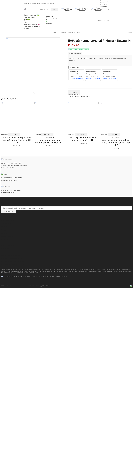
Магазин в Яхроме (69, 10)
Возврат (102, 3)
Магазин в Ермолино (83, 10)
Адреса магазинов (103, 20)
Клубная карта (104, 1)
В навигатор (79, 78)
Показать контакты (8, 193)
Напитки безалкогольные (32, 26)
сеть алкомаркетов (19, 286)
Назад (130, 32)
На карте (72, 78)
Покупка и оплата (51, 18)
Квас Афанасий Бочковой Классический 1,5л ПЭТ (83, 138)
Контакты (49, 23)
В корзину (74, 92)
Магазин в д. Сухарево (100, 10)
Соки (78, 32)
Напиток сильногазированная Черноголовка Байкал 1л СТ (50, 140)
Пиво (25, 22)
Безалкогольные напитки (67, 32)
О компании (49, 16)
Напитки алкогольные (32, 24)
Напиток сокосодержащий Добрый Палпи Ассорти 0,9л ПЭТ (17, 140)
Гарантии (103, 4)
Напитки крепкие (29, 17)
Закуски (26, 28)
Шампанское (28, 21)
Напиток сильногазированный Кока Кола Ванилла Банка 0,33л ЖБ (116, 141)
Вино (26, 19)
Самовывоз (103, 6)
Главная (55, 32)
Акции (48, 22)
